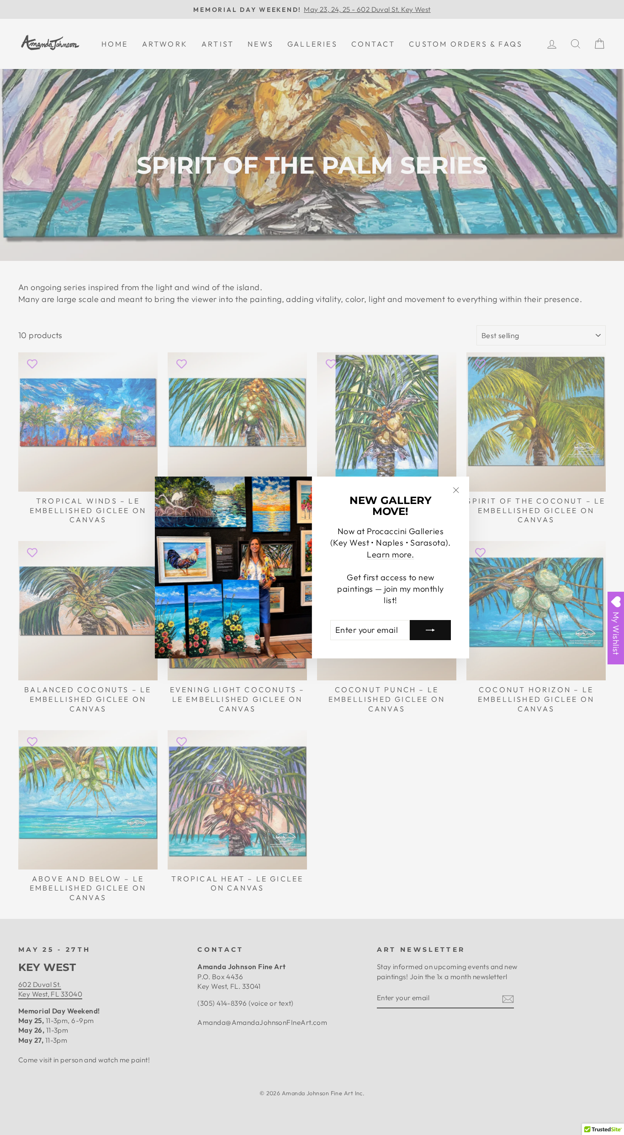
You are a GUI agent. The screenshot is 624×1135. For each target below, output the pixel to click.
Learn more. (390, 554)
